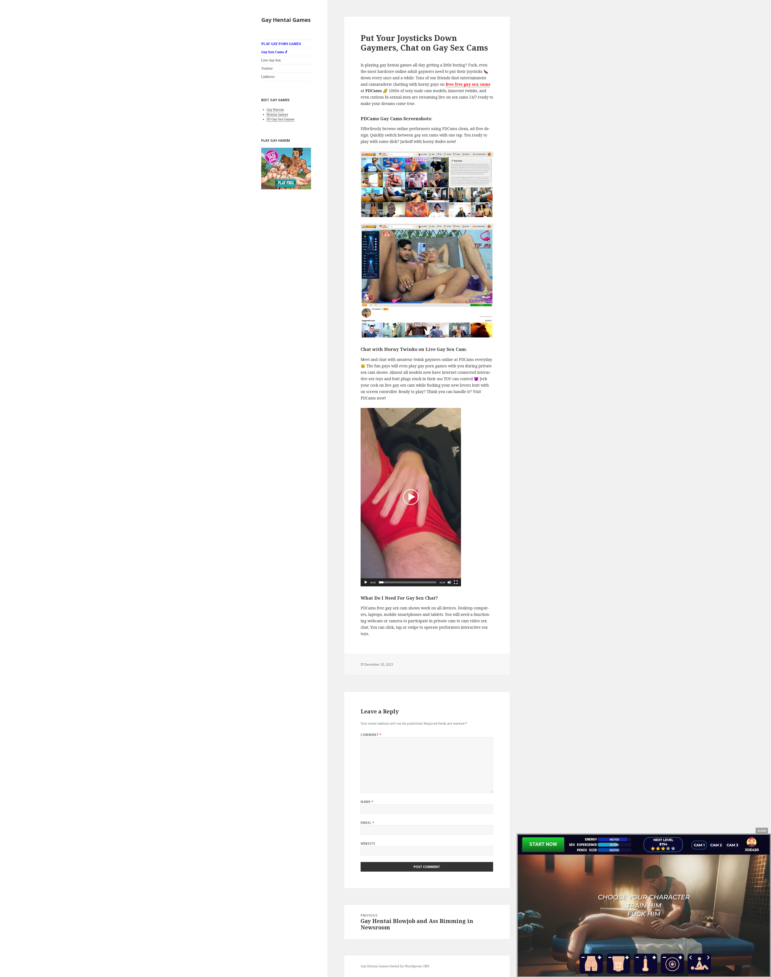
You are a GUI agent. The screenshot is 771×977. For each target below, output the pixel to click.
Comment (371, 734)
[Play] (366, 582)
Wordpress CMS (417, 966)
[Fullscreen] (456, 582)
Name (367, 802)
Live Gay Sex (271, 60)
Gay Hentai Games (286, 19)
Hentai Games (277, 114)
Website (368, 843)
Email (367, 822)
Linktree (268, 76)
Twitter (267, 68)
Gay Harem (275, 109)
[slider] (407, 582)
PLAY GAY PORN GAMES (281, 44)
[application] (411, 497)
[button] (411, 497)
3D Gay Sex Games (280, 119)
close (761, 830)
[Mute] (449, 582)
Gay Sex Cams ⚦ (274, 52)
